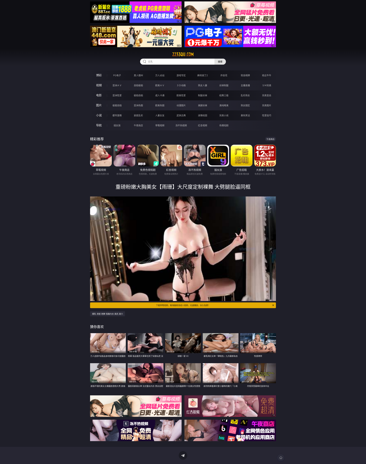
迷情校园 (202, 115)
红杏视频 (202, 125)
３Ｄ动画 (181, 85)
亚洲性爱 (117, 95)
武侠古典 (181, 115)
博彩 (99, 75)
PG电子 (117, 75)
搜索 (220, 61)
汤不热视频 (181, 125)
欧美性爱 (181, 95)
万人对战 (159, 75)
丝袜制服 (223, 85)
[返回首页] (280, 457)
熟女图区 (245, 105)
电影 (99, 95)
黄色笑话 (245, 115)
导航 (99, 125)
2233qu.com (183, 54)
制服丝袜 (202, 95)
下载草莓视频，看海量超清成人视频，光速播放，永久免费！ (183, 305)
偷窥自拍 (117, 105)
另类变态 (266, 95)
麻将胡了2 (202, 75)
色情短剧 (223, 125)
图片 (99, 105)
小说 (99, 115)
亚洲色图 (138, 105)
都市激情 (117, 115)
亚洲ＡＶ (117, 85)
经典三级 (223, 95)
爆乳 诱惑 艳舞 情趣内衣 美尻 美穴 (107, 313)
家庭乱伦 (138, 115)
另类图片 (266, 105)
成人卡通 (159, 95)
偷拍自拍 (138, 95)
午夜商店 (138, 125)
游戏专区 (181, 75)
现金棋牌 (245, 75)
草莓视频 (159, 125)
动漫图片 (181, 105)
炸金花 (223, 75)
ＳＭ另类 (266, 85)
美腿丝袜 (202, 105)
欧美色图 (159, 105)
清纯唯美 (223, 105)
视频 (99, 85)
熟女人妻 (202, 85)
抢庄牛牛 (266, 75)
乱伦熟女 (245, 95)
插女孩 (117, 125)
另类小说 (223, 115)
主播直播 (245, 85)
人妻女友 (159, 115)
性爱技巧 (266, 115)
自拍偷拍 (138, 85)
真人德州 (138, 75)
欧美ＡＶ (159, 85)
